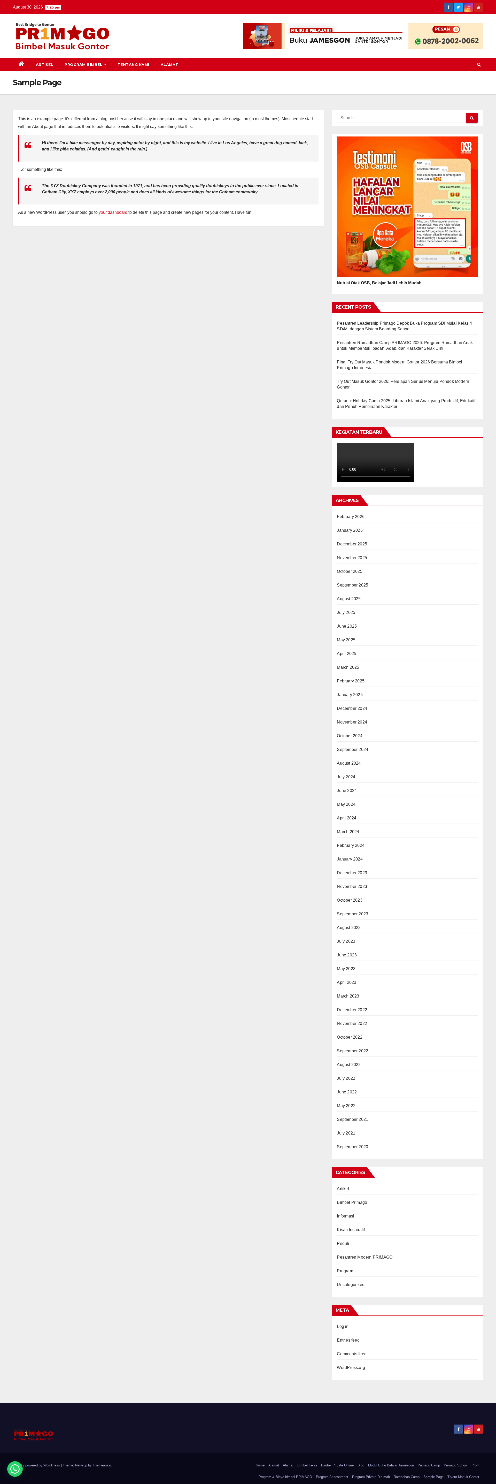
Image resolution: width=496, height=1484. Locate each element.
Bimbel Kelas (307, 1465)
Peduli (343, 1243)
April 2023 (346, 982)
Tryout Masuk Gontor (463, 1477)
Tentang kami (133, 64)
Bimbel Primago (352, 1202)
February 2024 (351, 845)
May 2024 (346, 804)
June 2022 (347, 1092)
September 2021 (352, 1119)
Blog (361, 1465)
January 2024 (349, 859)
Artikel (44, 64)
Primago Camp (429, 1465)
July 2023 (346, 941)
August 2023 (349, 927)
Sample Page (433, 1477)
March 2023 (348, 996)
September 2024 (352, 749)
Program (345, 1271)
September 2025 (352, 585)
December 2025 (352, 544)
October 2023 (349, 900)
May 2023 (346, 968)
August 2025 (349, 599)
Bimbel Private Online (337, 1465)
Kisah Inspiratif (351, 1230)
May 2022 (346, 1106)
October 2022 (349, 1037)
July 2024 (346, 777)
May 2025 (346, 640)
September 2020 (352, 1147)
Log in (342, 1326)
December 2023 (352, 873)
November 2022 (352, 1023)
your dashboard (113, 212)
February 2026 (351, 516)
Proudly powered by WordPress (37, 1465)
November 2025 (352, 557)
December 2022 (352, 1010)
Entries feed (348, 1340)
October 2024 (349, 736)
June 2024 (347, 790)
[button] (479, 64)
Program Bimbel (83, 64)
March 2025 (348, 667)
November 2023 (352, 886)
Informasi (345, 1216)
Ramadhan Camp (407, 1477)
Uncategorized (351, 1284)
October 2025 (349, 571)
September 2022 (352, 1051)
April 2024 (346, 818)
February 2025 (351, 681)
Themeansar (102, 1465)
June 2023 (347, 955)
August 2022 (349, 1064)
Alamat (170, 64)
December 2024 (352, 708)
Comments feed (352, 1354)
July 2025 (346, 612)
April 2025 (346, 653)
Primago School (456, 1465)
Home (260, 1465)
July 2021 (346, 1133)
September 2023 (352, 914)
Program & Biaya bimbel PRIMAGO (285, 1477)
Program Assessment (332, 1477)
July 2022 (346, 1078)
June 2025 (347, 626)
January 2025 (349, 694)
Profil (475, 1465)
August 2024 (349, 763)
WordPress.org (351, 1367)
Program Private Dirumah (371, 1477)
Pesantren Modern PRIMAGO (364, 1257)
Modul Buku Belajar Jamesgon (391, 1465)
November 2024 (352, 722)
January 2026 (349, 530)
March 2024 (348, 831)
